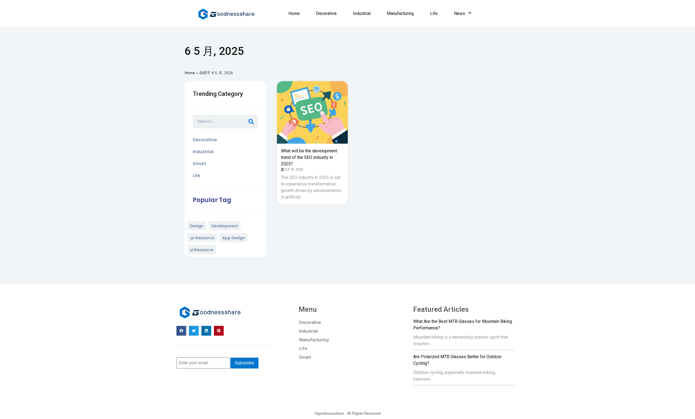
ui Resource (201, 250)
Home (294, 13)
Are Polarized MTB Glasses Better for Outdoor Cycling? (457, 360)
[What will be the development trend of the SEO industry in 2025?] (313, 112)
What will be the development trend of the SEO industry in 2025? (309, 157)
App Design (233, 238)
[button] (181, 331)
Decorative (326, 13)
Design (196, 226)
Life (434, 13)
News (459, 13)
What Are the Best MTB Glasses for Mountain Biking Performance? (462, 324)
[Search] (251, 121)
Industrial (362, 13)
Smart (305, 357)
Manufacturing (400, 13)
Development (224, 226)
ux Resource (202, 238)
